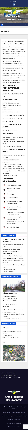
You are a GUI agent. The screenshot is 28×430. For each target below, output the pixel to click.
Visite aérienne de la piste (14, 426)
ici (8, 162)
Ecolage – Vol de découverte (13, 412)
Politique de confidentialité (14, 419)
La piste (12, 415)
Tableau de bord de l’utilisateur (14, 423)
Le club (16, 415)
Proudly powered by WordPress (9, 406)
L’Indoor (23, 412)
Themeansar (14, 408)
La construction (5, 415)
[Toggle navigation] (14, 25)
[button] (25, 25)
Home (4, 412)
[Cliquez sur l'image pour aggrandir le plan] (14, 352)
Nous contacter (23, 415)
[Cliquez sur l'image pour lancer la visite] (14, 286)
